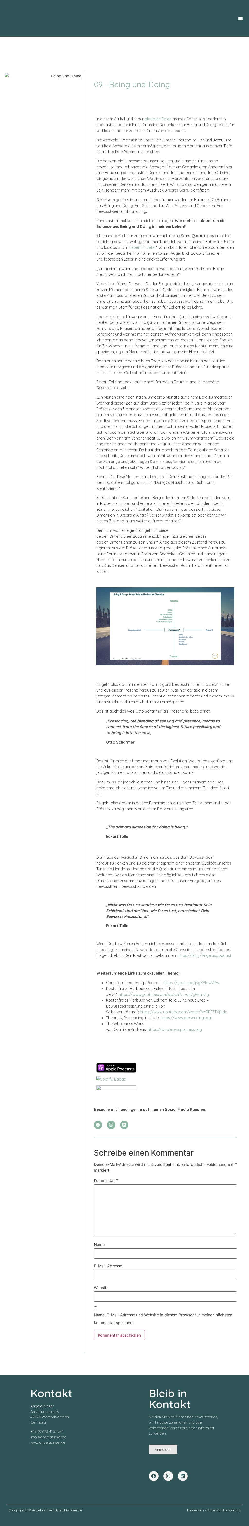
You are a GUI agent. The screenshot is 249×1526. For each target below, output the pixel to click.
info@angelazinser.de (48, 1437)
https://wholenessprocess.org (175, 1029)
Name (99, 1244)
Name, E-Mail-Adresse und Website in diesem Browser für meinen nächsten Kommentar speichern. (163, 1318)
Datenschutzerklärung (223, 1510)
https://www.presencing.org (185, 1017)
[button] (240, 18)
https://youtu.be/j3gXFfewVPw (191, 982)
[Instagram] (111, 1125)
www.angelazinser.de (47, 1442)
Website (101, 1287)
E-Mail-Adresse (108, 1265)
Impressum (195, 1510)
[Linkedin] (124, 1125)
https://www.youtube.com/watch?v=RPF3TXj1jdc (183, 1011)
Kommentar (106, 1180)
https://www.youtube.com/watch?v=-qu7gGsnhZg (164, 994)
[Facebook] (98, 1125)
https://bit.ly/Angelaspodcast (204, 955)
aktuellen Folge (158, 118)
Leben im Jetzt (142, 247)
